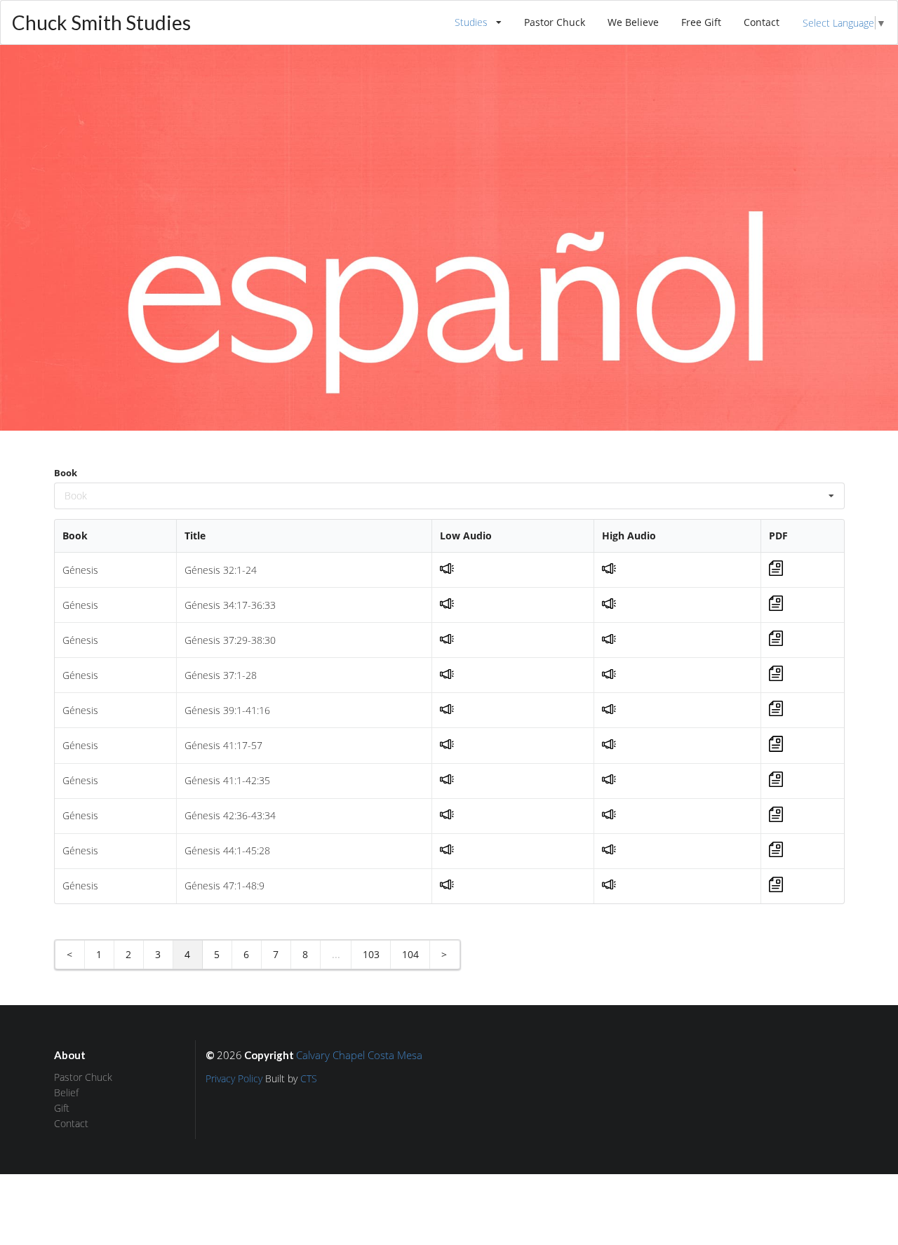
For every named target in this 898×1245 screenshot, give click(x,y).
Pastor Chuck (554, 22)
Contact (761, 22)
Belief (66, 1092)
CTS (308, 1078)
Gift (61, 1108)
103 (371, 954)
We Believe (633, 22)
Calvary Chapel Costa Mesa (359, 1055)
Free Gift (701, 22)
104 (410, 954)
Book (65, 472)
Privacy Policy (234, 1078)
